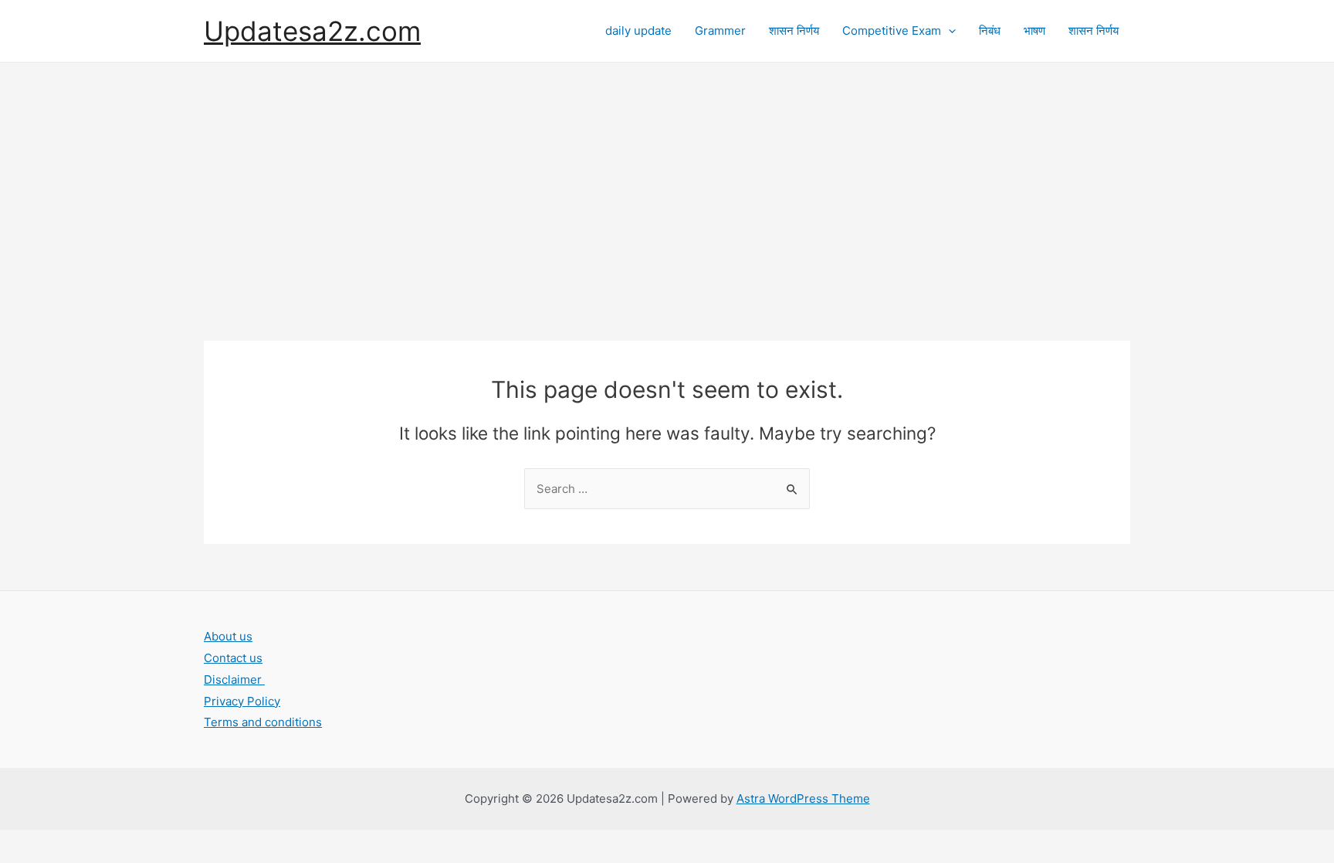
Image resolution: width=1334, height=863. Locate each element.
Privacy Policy (242, 701)
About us (228, 636)
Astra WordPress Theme (803, 798)
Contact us (233, 658)
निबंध (989, 30)
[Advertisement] (667, 178)
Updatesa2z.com (312, 31)
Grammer (720, 30)
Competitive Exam (891, 30)
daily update (638, 30)
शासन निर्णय (794, 30)
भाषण (1034, 30)
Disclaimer (234, 679)
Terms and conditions (263, 722)
